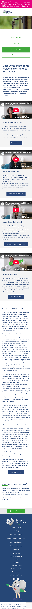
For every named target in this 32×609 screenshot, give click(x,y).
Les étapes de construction (16, 538)
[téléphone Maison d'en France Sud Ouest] (17, 579)
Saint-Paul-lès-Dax (16, 556)
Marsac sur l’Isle (16, 569)
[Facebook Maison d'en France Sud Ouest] (14, 579)
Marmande (16, 572)
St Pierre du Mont (16, 565)
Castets (16, 559)
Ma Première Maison (16, 575)
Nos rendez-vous (16, 546)
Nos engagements (16, 534)
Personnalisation (16, 542)
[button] (16, 37)
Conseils (16, 549)
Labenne (16, 562)
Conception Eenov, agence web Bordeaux (13, 608)
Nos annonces (16, 527)
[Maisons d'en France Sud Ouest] (7, 12)
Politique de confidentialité (8, 606)
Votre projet (16, 531)
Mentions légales (22, 606)
